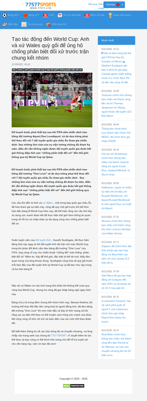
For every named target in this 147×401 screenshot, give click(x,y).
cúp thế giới (52, 70)
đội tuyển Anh (43, 240)
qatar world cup (37, 70)
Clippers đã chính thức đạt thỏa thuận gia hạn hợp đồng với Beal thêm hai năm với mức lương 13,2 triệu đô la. (116, 254)
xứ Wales (47, 202)
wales (20, 70)
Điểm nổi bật (97, 15)
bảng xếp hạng (122, 15)
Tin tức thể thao (72, 15)
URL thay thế (58, 24)
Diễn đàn (13, 24)
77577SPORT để (60, 335)
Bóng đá (12, 15)
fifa (14, 70)
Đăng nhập (101, 6)
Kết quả (92, 4)
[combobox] (114, 4)
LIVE (51, 15)
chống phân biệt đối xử (71, 70)
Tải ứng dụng (34, 24)
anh (26, 70)
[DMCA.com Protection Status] (73, 385)
